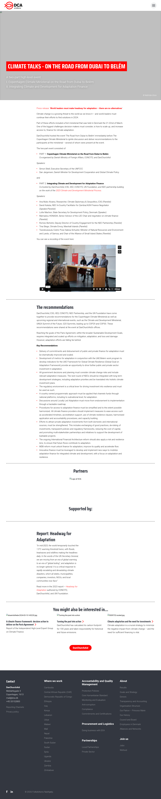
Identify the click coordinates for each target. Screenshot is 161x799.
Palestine (48, 738)
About (123, 681)
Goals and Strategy (128, 692)
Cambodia (49, 687)
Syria (46, 752)
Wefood (123, 750)
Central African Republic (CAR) (58, 692)
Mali (46, 729)
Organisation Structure (130, 706)
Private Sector (88, 752)
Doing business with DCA (93, 730)
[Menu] (154, 5)
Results (123, 687)
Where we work (53, 681)
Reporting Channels (15, 707)
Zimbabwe (49, 770)
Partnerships (89, 740)
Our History (125, 715)
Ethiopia (47, 701)
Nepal (46, 733)
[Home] (14, 5)
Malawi (47, 724)
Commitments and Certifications (96, 714)
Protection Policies (90, 691)
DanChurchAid (80, 648)
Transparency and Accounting (133, 701)
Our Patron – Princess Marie (132, 710)
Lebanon (48, 715)
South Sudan (50, 742)
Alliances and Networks (130, 729)
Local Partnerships (90, 747)
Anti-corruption (88, 704)
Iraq (46, 706)
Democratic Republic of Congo (58, 697)
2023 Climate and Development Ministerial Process (78, 190)
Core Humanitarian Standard (95, 695)
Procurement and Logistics (98, 723)
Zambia (47, 765)
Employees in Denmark (130, 724)
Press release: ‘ (79, 108)
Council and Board (128, 720)
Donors (123, 697)
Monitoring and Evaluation (93, 700)
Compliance (87, 709)
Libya (46, 720)
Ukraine (47, 761)
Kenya (47, 710)
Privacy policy (12, 712)
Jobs (122, 745)
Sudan (47, 747)
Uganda (47, 756)
